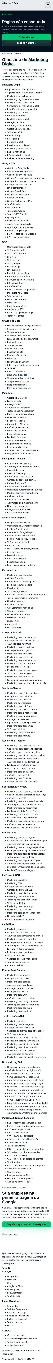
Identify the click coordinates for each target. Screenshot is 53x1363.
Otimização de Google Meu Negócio (24, 525)
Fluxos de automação (17, 506)
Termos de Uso (14, 1322)
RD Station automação (18, 512)
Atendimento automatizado (20, 476)
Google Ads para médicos (19, 696)
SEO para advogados (17, 1034)
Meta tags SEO (14, 302)
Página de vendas (15, 342)
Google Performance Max (19, 201)
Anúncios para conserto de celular (24, 752)
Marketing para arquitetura (20, 676)
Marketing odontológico (19, 702)
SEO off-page (13, 266)
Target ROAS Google (17, 214)
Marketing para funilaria (19, 778)
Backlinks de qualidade (18, 273)
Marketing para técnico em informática (26, 755)
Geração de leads (15, 122)
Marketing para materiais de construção (27, 683)
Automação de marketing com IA (23, 466)
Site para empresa (16, 332)
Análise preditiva (15, 496)
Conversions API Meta (18, 424)
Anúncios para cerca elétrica (21, 824)
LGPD (10, 1325)
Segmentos (12, 1306)
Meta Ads (11, 1279)
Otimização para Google (19, 246)
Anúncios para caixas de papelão (23, 844)
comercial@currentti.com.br (23, 1338)
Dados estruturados (17, 299)
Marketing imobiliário (17, 929)
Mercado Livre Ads (16, 617)
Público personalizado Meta (20, 414)
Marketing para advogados (20, 1024)
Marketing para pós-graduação (22, 1001)
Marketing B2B (14, 883)
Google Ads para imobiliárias (21, 932)
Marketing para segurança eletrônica (25, 791)
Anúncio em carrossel (17, 427)
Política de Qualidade (17, 1319)
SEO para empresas (16, 253)
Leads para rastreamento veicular (23, 827)
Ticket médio (13, 1162)
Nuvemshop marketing (18, 614)
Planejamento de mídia (18, 1175)
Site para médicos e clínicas (20, 378)
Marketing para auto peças (20, 909)
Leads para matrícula (17, 991)
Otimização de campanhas (20, 227)
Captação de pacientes (18, 719)
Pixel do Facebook (16, 420)
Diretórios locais (15, 555)
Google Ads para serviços (19, 184)
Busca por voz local (16, 558)
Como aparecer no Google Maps (23, 1076)
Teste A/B (11, 368)
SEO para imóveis (15, 955)
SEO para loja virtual (17, 591)
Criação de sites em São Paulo (21, 329)
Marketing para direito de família (23, 1044)
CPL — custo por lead (17, 1132)
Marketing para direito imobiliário (23, 1047)
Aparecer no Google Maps (20, 532)
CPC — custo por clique (18, 237)
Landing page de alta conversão (22, 338)
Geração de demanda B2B (19, 889)
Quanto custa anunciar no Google (23, 1067)
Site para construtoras (18, 381)
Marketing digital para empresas (23, 99)
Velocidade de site (16, 371)
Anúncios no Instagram (18, 407)
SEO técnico (13, 260)
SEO (9, 1282)
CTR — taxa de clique (17, 1142)
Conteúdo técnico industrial (20, 919)
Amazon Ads (13, 624)
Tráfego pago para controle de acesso (25, 804)
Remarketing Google (17, 230)
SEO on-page (13, 263)
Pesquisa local (14, 545)
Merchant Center (15, 588)
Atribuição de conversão (19, 1168)
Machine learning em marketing (22, 493)
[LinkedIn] (6, 1268)
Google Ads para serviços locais (22, 781)
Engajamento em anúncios (20, 453)
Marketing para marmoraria (21, 663)
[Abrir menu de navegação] (48, 5)
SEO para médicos (16, 729)
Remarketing (13, 135)
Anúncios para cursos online (21, 998)
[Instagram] (3, 1268)
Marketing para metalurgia (20, 906)
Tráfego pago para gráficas (20, 857)
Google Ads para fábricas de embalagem (27, 840)
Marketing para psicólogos (20, 706)
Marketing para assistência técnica (24, 745)
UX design (12, 358)
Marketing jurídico (16, 1021)
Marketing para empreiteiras (21, 647)
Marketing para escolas (18, 981)
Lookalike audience (16, 417)
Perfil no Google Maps (18, 529)
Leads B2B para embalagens (21, 870)
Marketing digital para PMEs (21, 102)
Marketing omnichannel (19, 148)
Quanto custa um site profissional (23, 1073)
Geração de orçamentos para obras (24, 680)
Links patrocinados (16, 187)
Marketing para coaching (19, 1007)
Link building (13, 269)
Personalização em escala (19, 499)
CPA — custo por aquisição (20, 1135)
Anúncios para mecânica (19, 775)
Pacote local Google (16, 561)
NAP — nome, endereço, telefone (23, 548)
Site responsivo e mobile (19, 335)
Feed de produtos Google (19, 584)
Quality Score (13, 217)
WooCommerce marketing (20, 607)
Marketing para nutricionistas (21, 716)
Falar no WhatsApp (26, 43)
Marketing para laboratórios (21, 732)
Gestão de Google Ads (18, 168)
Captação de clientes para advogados (25, 1030)
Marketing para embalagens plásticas (25, 847)
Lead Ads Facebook (16, 437)
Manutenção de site (16, 355)
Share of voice (14, 1172)
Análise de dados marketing (20, 158)
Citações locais (14, 552)
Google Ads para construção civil (23, 640)
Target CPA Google (16, 210)
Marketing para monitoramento (22, 814)
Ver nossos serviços (26, 1230)
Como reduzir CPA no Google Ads (23, 1099)
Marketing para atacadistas (20, 896)
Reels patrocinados (16, 434)
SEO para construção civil (19, 673)
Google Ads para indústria (20, 886)
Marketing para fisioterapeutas (22, 709)
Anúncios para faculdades (19, 985)
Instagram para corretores (20, 952)
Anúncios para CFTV (16, 798)
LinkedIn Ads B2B (15, 916)
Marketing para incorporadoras (22, 939)
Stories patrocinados (17, 430)
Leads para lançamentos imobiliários (25, 942)
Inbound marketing (16, 115)
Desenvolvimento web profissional (24, 325)
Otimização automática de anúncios (24, 489)
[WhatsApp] (9, 1268)
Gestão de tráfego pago (18, 128)
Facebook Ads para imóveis (20, 949)
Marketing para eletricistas (20, 657)
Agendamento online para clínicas (23, 722)
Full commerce (14, 627)
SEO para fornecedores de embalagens (26, 866)
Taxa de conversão (16, 1145)
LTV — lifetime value (17, 1155)
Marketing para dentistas (19, 699)
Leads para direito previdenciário (23, 1040)
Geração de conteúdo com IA (21, 479)
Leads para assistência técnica (22, 765)
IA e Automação (15, 1292)
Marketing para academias (20, 725)
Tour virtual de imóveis (18, 962)
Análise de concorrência (18, 1181)
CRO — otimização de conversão (23, 365)
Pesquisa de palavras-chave (20, 279)
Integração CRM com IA (18, 509)
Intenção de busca (16, 283)
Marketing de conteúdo (18, 112)
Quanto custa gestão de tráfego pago (25, 1086)
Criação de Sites (15, 1286)
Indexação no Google (17, 292)
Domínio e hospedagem (19, 388)
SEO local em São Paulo (18, 542)
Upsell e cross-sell (16, 601)
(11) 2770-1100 (17, 1335)
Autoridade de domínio (18, 276)
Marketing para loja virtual (20, 575)
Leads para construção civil (20, 650)
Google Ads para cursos (18, 978)
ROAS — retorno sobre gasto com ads (25, 1126)
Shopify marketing (16, 611)
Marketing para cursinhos (20, 1011)
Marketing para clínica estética (22, 712)
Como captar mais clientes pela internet (26, 1093)
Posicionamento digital (18, 145)
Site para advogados (17, 374)
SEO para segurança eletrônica (22, 817)
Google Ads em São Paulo (19, 174)
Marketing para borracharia (20, 771)
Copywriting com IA (16, 483)
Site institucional (15, 348)
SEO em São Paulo (16, 250)
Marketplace (13, 1289)
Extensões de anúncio (17, 220)
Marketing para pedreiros (19, 653)
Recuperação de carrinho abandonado (26, 594)
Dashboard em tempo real (20, 1178)
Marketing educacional (18, 975)
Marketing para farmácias (20, 735)
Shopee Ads (13, 620)
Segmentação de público (19, 443)
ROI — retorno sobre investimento (24, 1122)
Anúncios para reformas (19, 643)
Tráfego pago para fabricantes (22, 899)
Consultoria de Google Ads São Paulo (25, 1096)
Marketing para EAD (17, 994)
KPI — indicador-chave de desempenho (26, 1165)
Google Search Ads (16, 191)
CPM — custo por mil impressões (23, 450)
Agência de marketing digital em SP (24, 92)
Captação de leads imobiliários (22, 958)
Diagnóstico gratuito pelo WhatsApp (26, 1224)
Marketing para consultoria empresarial (26, 1057)
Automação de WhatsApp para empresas (27, 1112)
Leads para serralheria (18, 666)
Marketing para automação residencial (26, 821)
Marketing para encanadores (21, 660)
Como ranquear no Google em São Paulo (27, 1106)
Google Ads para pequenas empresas (25, 178)
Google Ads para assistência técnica (24, 748)
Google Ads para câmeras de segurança (26, 794)
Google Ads (12, 1276)
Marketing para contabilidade (21, 1050)
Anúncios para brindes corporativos (24, 863)
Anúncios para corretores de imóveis (25, 935)
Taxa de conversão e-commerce (22, 598)
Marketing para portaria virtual (22, 807)
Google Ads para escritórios (20, 1027)
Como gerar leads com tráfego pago (25, 1083)
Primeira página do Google (20, 312)
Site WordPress (14, 345)
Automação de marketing (19, 125)
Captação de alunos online (20, 988)
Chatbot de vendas (16, 470)
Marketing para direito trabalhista (23, 1037)
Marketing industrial (17, 880)
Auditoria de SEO (15, 309)
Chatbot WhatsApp (16, 473)
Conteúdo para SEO (16, 306)
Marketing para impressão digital (23, 860)
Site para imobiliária (17, 384)
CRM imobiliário (15, 965)
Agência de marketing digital (21, 89)
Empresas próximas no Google (22, 565)
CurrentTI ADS (27, 1359)
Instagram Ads (14, 404)
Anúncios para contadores (20, 1054)
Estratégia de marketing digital (22, 109)
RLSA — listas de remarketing (21, 233)
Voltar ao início (26, 37)
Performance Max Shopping (21, 581)
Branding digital (15, 142)
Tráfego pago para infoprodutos (23, 1004)
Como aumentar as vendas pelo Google (26, 1080)
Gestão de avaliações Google (21, 535)
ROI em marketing (16, 151)
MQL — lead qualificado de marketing (25, 1149)
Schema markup (15, 296)
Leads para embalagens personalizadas (26, 850)
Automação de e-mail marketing (22, 502)
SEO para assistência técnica (21, 768)
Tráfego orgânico (15, 132)
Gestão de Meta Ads (17, 397)
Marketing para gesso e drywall (22, 670)
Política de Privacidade (18, 1315)
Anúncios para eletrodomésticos (23, 761)
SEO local (11, 256)
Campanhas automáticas (19, 486)
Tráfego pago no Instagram (20, 410)
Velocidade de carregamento (21, 289)
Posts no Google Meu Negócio (22, 538)
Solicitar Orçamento (17, 1309)
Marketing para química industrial (23, 912)
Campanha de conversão (19, 440)
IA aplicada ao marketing (19, 463)
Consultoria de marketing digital (23, 105)
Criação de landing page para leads (24, 1109)
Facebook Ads (14, 401)
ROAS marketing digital (18, 155)
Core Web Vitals (15, 286)
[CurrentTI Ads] (18, 5)
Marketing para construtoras (21, 637)
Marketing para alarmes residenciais (25, 801)
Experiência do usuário (18, 361)
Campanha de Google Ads (19, 171)
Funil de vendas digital (18, 119)
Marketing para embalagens (21, 837)
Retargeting (13, 138)
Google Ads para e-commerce (21, 181)
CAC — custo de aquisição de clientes (25, 1158)
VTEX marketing (15, 604)
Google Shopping (15, 197)
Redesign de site (15, 351)
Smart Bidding (14, 207)
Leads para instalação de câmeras (23, 811)
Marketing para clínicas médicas (23, 693)
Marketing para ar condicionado (23, 758)
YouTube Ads (13, 204)
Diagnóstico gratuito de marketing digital (27, 1103)
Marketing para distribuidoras (22, 893)
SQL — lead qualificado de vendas (23, 1152)
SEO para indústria (16, 903)
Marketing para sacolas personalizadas (26, 853)
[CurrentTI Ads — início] (26, 1241)
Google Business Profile (18, 522)
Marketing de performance (20, 96)
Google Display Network (19, 194)
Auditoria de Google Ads (19, 224)
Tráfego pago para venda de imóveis (25, 945)
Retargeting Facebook (18, 447)
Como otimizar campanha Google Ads (25, 1090)
